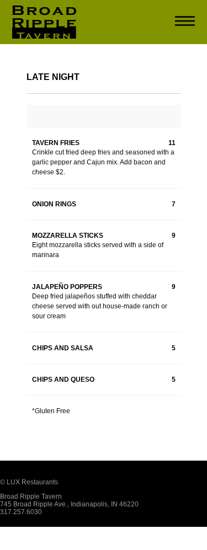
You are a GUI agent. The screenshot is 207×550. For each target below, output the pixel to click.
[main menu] (185, 22)
